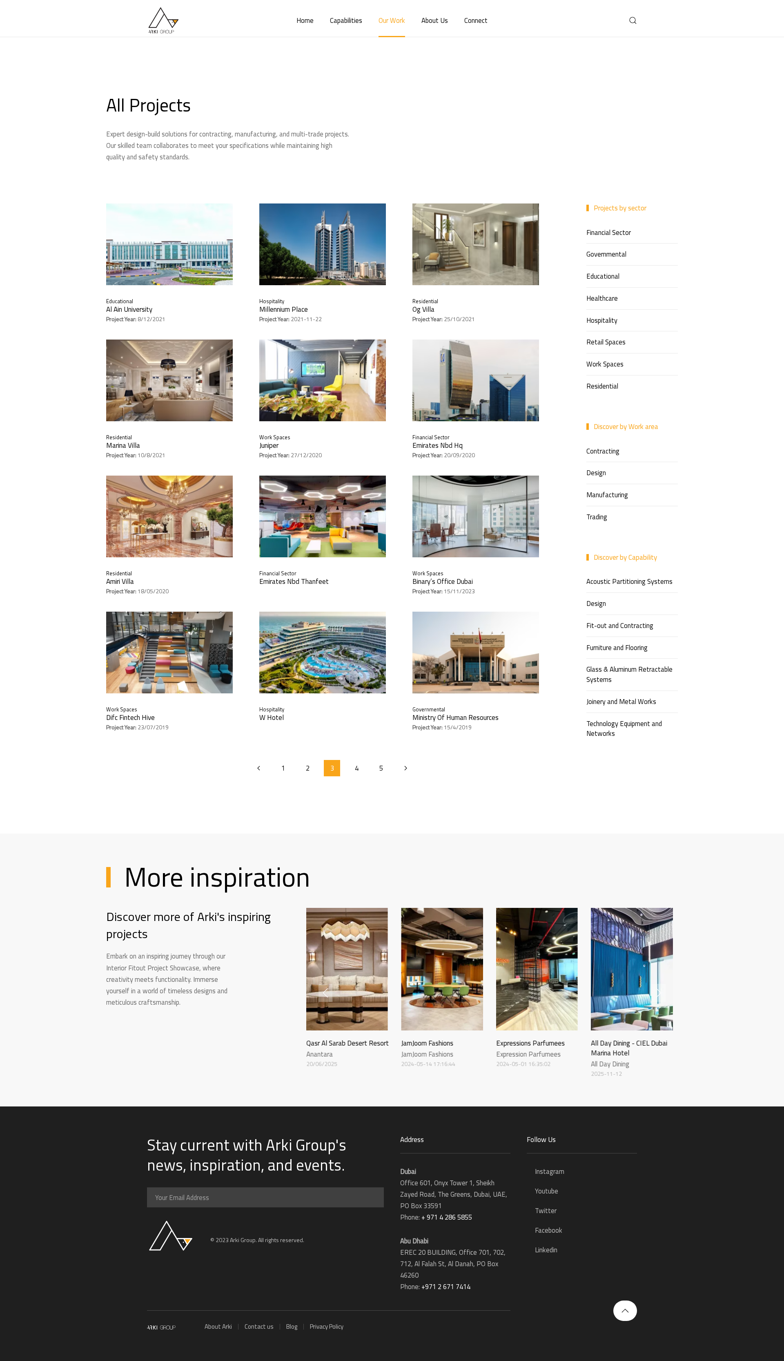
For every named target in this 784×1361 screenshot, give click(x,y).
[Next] (405, 768)
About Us (434, 20)
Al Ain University (129, 309)
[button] (633, 20)
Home (305, 20)
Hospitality (271, 301)
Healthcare (602, 298)
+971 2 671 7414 (445, 1286)
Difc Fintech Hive (130, 717)
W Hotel (271, 717)
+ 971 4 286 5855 (446, 1217)
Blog (291, 1326)
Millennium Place (283, 309)
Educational (119, 301)
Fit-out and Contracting (619, 625)
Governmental (428, 709)
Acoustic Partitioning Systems (629, 581)
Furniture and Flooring (617, 647)
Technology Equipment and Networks (624, 728)
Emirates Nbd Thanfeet (294, 581)
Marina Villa (123, 445)
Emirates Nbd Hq (437, 445)
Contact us (259, 1326)
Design (596, 472)
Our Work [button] (392, 20)
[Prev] (258, 768)
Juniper (268, 445)
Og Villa (423, 309)
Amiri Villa (120, 581)
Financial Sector (431, 437)
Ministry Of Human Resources (455, 717)
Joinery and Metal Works (621, 701)
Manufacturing (607, 494)
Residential (425, 301)
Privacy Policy (326, 1326)
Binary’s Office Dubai (442, 581)
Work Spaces (274, 437)
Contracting (602, 451)
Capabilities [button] (346, 20)
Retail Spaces (606, 342)
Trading (596, 517)
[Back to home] (163, 20)
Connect (476, 20)
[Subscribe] (376, 1197)
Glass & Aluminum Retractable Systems (629, 674)
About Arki (218, 1326)
